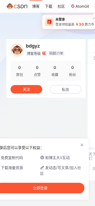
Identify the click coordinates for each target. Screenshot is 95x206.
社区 (61, 6)
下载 (48, 6)
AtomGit (82, 6)
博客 (36, 6)
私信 (65, 89)
